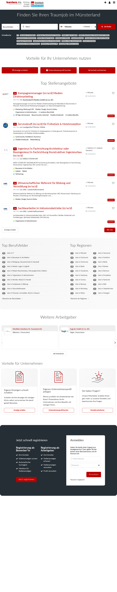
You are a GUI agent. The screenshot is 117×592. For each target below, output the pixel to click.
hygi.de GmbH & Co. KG (79, 329)
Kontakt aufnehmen (97, 410)
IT (17, 35)
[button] (95, 27)
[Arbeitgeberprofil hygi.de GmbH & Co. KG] (65, 331)
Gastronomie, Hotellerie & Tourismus (28, 44)
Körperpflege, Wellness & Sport (68, 44)
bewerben (111, 116)
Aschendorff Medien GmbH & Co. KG (38, 100)
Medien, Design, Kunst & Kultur (71, 41)
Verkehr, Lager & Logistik (69, 35)
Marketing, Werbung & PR (49, 44)
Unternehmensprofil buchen (58, 410)
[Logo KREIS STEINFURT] (5, 150)
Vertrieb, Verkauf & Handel (46, 38)
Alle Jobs (16, 100)
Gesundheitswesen (77, 38)
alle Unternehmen (58, 353)
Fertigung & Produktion (24, 41)
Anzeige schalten (10, 230)
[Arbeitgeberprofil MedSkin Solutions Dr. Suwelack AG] (7, 331)
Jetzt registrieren (26, 479)
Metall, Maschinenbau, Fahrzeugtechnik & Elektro (94, 35)
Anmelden (94, 474)
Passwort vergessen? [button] (77, 480)
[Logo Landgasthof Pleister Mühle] (5, 125)
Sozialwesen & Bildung (63, 38)
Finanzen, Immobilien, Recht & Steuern (97, 38)
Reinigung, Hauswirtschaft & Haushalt (48, 35)
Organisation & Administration (26, 38)
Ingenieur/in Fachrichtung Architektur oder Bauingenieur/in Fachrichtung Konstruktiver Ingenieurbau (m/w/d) (47, 152)
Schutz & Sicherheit (89, 41)
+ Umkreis (86, 27)
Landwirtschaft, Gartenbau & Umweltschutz (46, 41)
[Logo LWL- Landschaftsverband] (5, 184)
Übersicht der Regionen (78, 299)
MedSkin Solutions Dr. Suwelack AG (27, 329)
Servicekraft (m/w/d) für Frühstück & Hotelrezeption (49, 124)
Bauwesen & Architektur (27, 35)
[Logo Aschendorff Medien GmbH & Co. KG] (5, 94)
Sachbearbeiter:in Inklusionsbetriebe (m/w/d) (45, 208)
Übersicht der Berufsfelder (11, 299)
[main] (58, 256)
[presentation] (105, 2)
